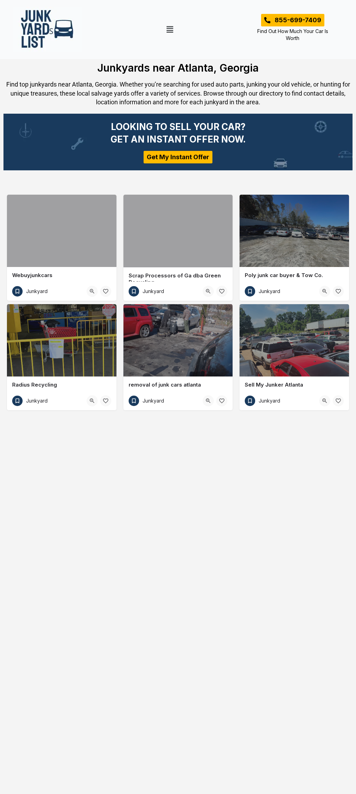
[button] (170, 29)
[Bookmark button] (105, 291)
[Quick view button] (92, 291)
